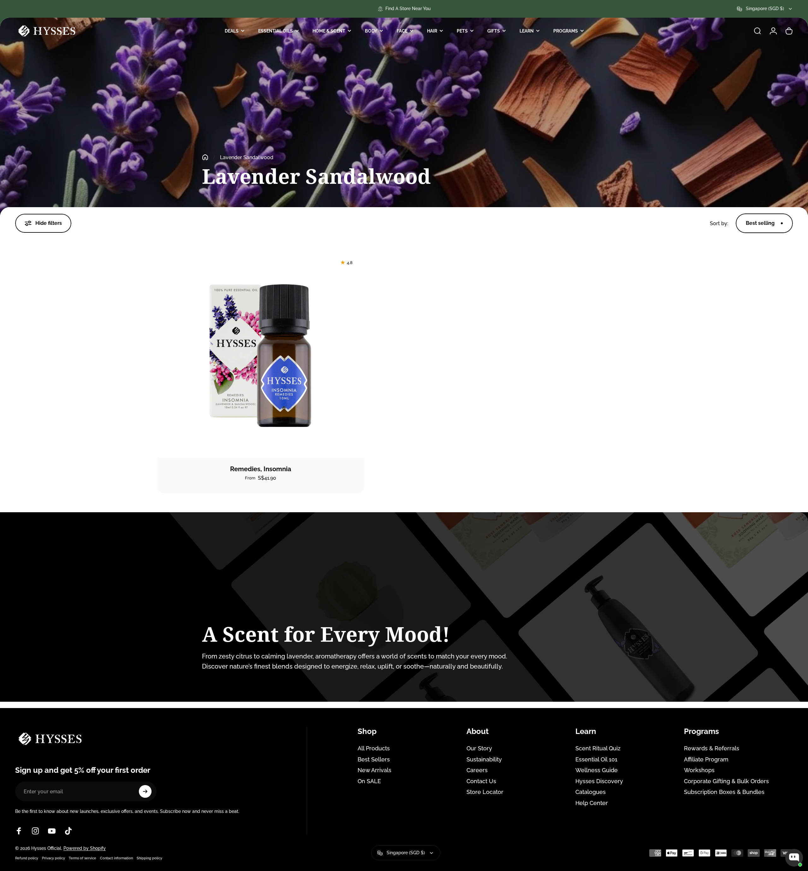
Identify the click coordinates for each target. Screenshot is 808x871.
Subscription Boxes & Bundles (724, 792)
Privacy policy (53, 858)
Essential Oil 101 (596, 759)
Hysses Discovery (599, 781)
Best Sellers (374, 759)
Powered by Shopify (84, 848)
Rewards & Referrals (711, 748)
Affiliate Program (706, 759)
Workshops (699, 770)
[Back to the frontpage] (205, 157)
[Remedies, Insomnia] (260, 354)
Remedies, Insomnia (260, 469)
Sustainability (484, 759)
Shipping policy (149, 858)
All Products (374, 748)
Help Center (591, 803)
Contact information (116, 858)
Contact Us (481, 781)
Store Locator (484, 792)
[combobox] (765, 9)
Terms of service (82, 858)
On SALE (369, 781)
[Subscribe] (145, 791)
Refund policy (26, 858)
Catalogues (590, 792)
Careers (477, 770)
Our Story (479, 748)
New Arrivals (374, 770)
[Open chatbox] (794, 858)
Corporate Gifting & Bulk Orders (726, 781)
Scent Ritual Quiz (598, 748)
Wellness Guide (596, 770)
